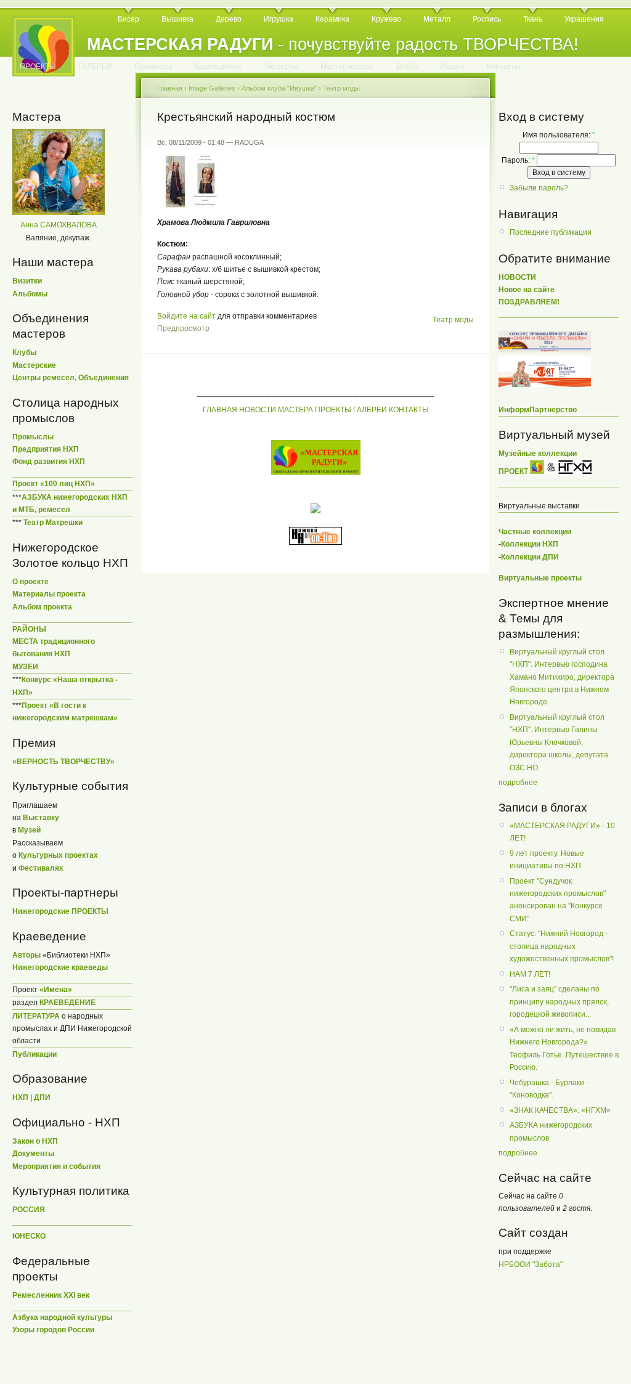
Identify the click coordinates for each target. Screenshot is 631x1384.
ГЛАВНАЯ (220, 409)
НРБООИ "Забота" (531, 1264)
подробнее (518, 782)
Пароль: (518, 160)
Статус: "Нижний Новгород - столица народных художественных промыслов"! (562, 946)
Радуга (453, 66)
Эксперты (281, 66)
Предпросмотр (183, 328)
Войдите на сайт (186, 316)
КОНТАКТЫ (409, 409)
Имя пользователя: (559, 135)
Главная (169, 88)
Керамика (332, 19)
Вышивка (177, 19)
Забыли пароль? (539, 188)
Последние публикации (551, 232)
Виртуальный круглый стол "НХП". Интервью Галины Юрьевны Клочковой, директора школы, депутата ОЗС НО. (559, 742)
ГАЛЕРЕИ (95, 66)
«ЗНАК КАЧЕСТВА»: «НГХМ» (560, 1110)
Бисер (128, 19)
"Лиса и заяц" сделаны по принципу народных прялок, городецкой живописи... (559, 1002)
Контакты (503, 66)
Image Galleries (212, 88)
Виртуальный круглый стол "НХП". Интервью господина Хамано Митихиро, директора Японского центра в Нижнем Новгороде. (562, 677)
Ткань (532, 19)
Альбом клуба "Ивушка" (279, 88)
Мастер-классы (347, 66)
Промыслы (153, 66)
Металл (436, 19)
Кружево (386, 19)
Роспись (487, 19)
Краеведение (218, 66)
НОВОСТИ (257, 409)
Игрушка (278, 19)
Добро (407, 66)
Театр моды (341, 88)
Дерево (229, 19)
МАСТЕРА (295, 409)
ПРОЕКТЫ (38, 66)
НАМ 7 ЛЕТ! (530, 974)
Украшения (584, 19)
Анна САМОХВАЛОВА (58, 225)
